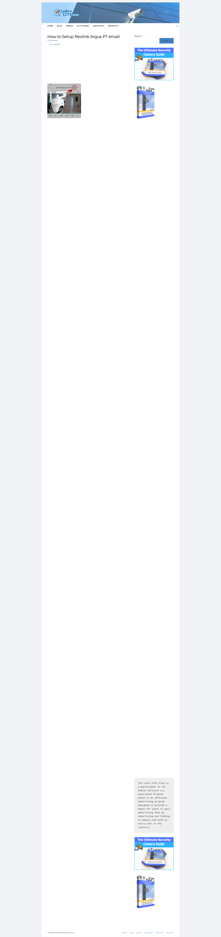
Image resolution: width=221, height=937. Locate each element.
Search (137, 36)
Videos (69, 26)
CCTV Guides (83, 26)
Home (50, 26)
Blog (59, 26)
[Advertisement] (88, 66)
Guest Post (98, 26)
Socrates (71, 933)
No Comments (54, 44)
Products (113, 26)
